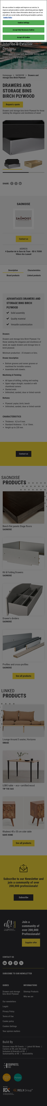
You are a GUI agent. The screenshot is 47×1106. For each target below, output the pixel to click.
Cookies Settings (23, 23)
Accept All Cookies (23, 37)
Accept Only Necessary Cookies (23, 30)
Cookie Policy (7, 17)
